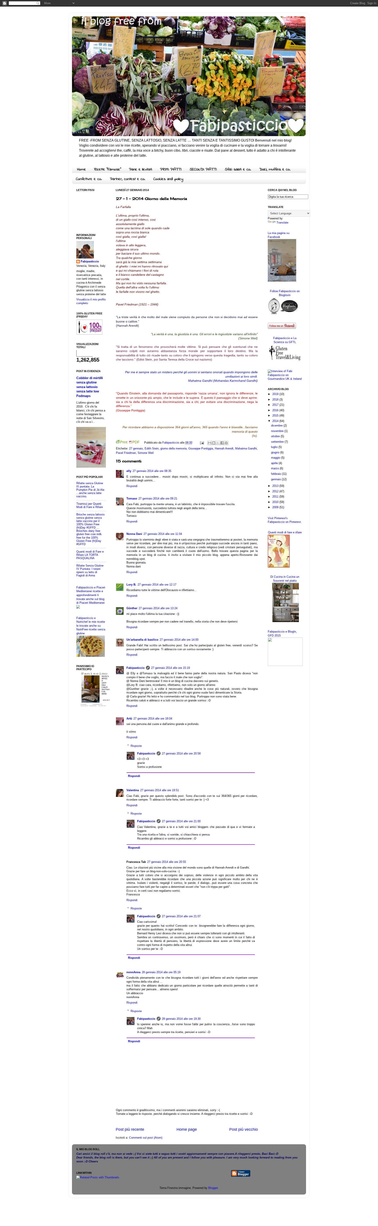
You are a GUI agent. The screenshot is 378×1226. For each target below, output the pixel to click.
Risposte (136, 745)
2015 (275, 415)
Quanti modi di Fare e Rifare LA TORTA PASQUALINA (90, 555)
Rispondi (131, 486)
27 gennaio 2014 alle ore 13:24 (158, 608)
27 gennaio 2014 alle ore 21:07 (181, 916)
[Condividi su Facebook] (222, 443)
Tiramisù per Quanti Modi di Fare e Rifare (89, 505)
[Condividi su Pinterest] (226, 443)
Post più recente (130, 1129)
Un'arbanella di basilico (142, 639)
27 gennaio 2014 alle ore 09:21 (157, 498)
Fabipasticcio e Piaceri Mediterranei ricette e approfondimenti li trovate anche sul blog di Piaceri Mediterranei (90, 595)
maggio (276, 457)
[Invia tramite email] (209, 443)
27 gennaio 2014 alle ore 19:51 (159, 790)
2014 (275, 421)
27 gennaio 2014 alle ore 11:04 (163, 534)
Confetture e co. (89, 179)
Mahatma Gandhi (246, 448)
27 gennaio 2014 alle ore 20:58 (181, 753)
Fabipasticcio (135, 667)
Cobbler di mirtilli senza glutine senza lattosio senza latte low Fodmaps (89, 387)
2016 (275, 410)
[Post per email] (202, 442)
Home (81, 169)
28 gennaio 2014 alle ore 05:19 (161, 972)
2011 (275, 496)
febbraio (276, 473)
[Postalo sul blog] (214, 443)
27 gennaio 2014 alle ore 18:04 (152, 718)
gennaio (276, 479)
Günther (131, 608)
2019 (275, 394)
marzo (275, 468)
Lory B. (131, 584)
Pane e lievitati (140, 169)
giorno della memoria (173, 448)
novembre (277, 431)
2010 (275, 502)
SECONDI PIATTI (203, 169)
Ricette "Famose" (107, 169)
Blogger (213, 1188)
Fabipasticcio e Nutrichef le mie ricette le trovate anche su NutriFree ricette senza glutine (90, 626)
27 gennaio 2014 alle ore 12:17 (157, 584)
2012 (275, 491)
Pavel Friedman (126, 452)
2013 (275, 485)
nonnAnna (133, 972)
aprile (275, 463)
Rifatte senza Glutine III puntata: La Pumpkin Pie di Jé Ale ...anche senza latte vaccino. (90, 490)
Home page (187, 1129)
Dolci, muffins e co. (274, 169)
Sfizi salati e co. (238, 169)
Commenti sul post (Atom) (145, 1137)
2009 (275, 507)
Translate (282, 222)
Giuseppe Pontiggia (200, 448)
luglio (274, 447)
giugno (275, 452)
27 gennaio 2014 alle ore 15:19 (170, 667)
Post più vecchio (243, 1129)
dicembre (277, 425)
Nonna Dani (134, 534)
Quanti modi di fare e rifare (285, 532)
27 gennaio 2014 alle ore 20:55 (166, 862)
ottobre (276, 436)
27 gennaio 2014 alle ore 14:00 (179, 639)
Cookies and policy (168, 179)
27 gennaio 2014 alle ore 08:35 (152, 471)
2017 (275, 404)
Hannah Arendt (224, 448)
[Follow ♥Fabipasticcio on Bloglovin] (283, 314)
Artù (129, 718)
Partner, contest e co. (127, 179)
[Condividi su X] (218, 443)
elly (128, 471)
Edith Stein (152, 448)
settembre (278, 441)
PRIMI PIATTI (171, 169)
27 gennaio (136, 448)
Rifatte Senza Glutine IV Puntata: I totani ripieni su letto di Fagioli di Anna (89, 570)
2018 (275, 399)
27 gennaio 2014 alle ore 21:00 (181, 821)
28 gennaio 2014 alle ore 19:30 (181, 1018)
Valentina (132, 790)
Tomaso (131, 498)
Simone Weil (146, 452)
